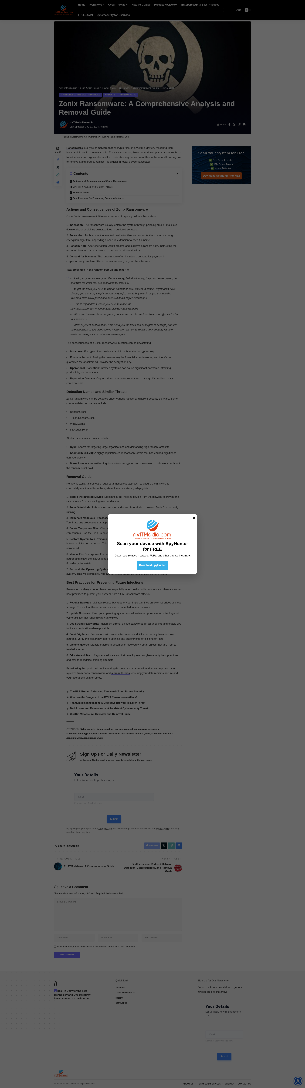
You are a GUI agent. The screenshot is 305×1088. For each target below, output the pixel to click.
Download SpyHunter (152, 564)
